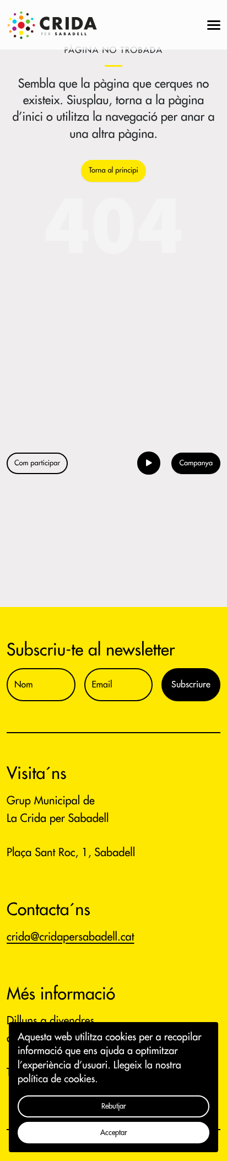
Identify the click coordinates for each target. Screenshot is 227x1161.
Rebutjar (113, 1106)
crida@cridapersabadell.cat (70, 937)
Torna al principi (113, 170)
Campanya (196, 463)
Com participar (37, 463)
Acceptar (113, 1132)
